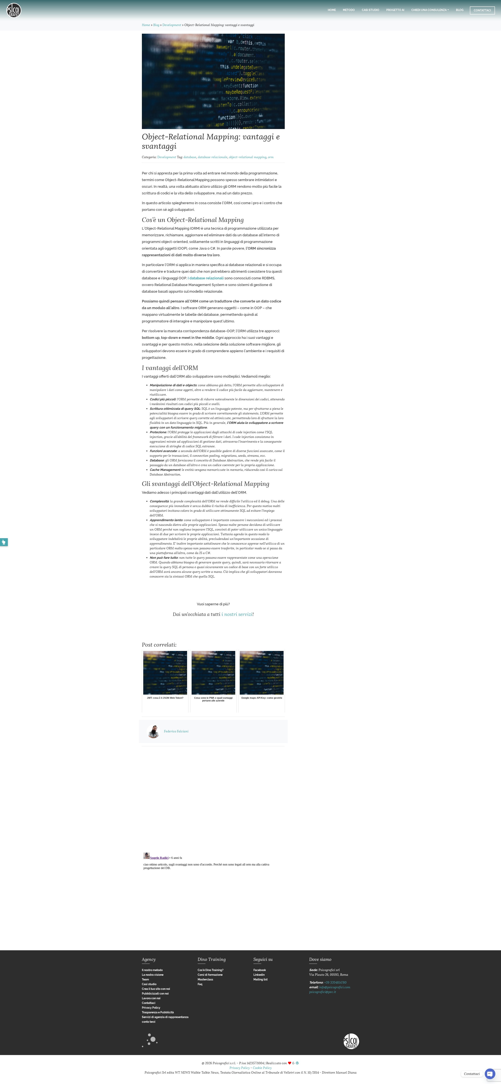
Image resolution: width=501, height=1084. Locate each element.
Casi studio (370, 10)
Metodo (349, 10)
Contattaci (482, 10)
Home (332, 10)
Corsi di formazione (210, 974)
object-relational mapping (247, 157)
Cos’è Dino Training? (210, 970)
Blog (459, 10)
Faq (200, 984)
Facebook (259, 970)
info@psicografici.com (334, 987)
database (190, 157)
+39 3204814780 (335, 982)
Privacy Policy (151, 1007)
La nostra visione (152, 974)
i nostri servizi (237, 614)
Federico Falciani (176, 731)
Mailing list (260, 979)
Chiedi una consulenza (429, 10)
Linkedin (259, 974)
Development (171, 25)
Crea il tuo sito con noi (156, 988)
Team (145, 979)
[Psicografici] (14, 10)
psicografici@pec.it (322, 992)
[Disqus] (213, 798)
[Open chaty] (490, 1074)
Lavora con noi (151, 998)
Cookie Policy (262, 1068)
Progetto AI (395, 10)
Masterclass (205, 979)
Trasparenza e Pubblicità (158, 1012)
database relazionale (212, 157)
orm (271, 157)
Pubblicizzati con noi (155, 993)
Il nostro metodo (152, 970)
